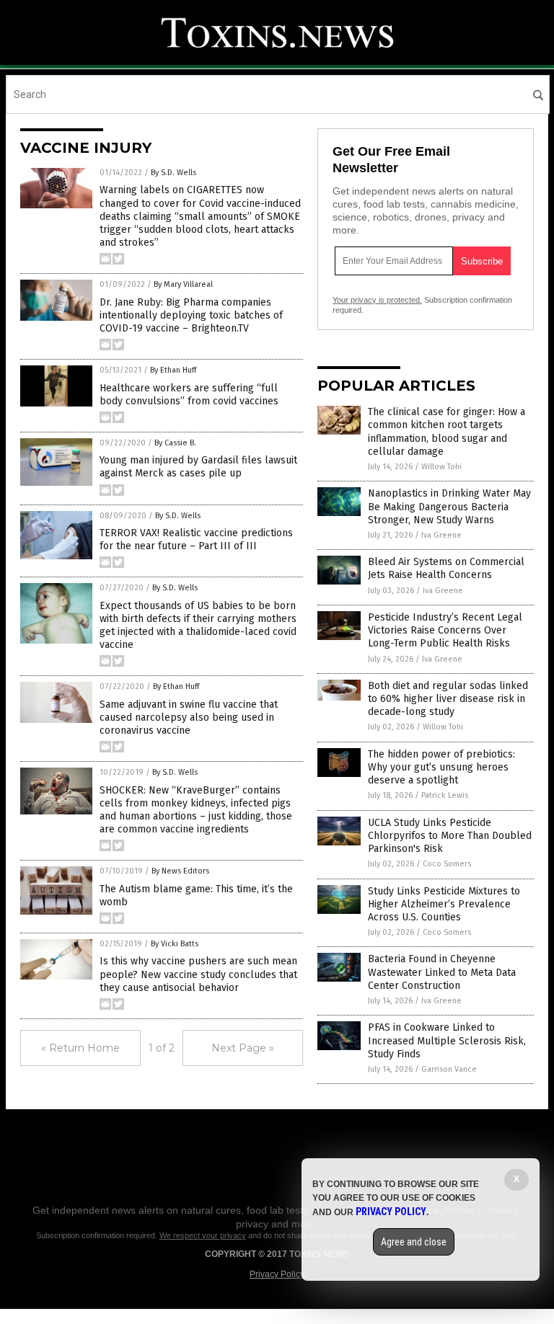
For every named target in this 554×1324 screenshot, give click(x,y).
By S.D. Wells (173, 172)
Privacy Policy (277, 1274)
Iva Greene (441, 535)
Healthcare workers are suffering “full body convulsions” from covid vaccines (189, 394)
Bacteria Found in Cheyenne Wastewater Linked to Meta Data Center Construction (442, 972)
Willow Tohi (441, 466)
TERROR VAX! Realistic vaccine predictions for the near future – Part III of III (196, 539)
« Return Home (80, 1047)
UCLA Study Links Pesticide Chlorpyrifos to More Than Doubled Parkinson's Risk (450, 836)
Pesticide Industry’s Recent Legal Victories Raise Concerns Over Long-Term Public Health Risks (445, 630)
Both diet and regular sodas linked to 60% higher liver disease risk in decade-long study (448, 699)
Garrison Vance (449, 1069)
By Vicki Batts (174, 943)
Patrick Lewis (444, 795)
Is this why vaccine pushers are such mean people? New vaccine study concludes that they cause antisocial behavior (198, 974)
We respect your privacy (202, 1235)
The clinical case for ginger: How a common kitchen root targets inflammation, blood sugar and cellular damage (446, 432)
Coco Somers (447, 863)
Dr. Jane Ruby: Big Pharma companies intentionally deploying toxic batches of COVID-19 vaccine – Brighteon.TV (191, 315)
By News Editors (180, 871)
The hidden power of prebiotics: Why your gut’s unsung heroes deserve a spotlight (441, 767)
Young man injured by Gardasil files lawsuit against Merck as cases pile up (198, 466)
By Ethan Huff (173, 370)
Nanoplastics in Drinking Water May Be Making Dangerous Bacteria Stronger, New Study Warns (449, 506)
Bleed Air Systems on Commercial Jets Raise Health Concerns (446, 568)
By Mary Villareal (183, 284)
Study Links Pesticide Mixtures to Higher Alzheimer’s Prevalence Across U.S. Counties (444, 904)
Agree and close (414, 1242)
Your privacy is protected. (377, 300)
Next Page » (242, 1047)
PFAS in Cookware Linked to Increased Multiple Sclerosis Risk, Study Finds (447, 1040)
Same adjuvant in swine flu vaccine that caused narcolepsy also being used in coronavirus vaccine (189, 717)
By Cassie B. (175, 443)
